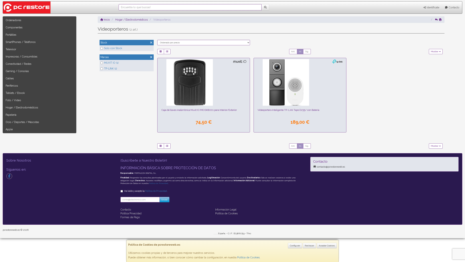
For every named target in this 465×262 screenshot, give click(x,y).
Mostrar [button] (435, 51)
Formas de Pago (130, 217)
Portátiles (11, 34)
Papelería (11, 114)
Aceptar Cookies (327, 245)
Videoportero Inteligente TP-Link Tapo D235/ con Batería (288, 109)
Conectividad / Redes (18, 63)
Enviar (164, 199)
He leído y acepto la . (145, 191)
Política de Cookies (248, 257)
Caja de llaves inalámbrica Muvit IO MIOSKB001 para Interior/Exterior (199, 109)
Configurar (295, 245)
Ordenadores (13, 20)
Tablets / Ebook (15, 93)
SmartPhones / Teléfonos (21, 42)
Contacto (453, 7)
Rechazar (309, 245)
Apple (9, 129)
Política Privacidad (130, 213)
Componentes (14, 27)
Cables (10, 78)
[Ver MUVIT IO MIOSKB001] (204, 82)
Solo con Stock (113, 48)
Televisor (11, 49)
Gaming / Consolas (17, 71)
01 (300, 51)
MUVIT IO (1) (111, 62)
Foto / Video (13, 100)
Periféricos (12, 85)
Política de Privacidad (158, 183)
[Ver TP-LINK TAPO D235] (300, 82)
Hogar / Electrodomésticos (22, 107)
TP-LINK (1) (110, 68)
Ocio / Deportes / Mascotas (22, 122)
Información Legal (225, 209)
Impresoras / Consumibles (21, 56)
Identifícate (432, 7)
